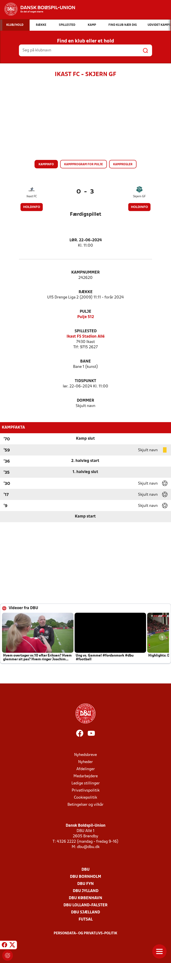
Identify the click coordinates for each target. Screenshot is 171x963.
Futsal (86, 919)
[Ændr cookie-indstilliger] (7, 955)
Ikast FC (31, 196)
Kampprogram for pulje (83, 164)
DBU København (85, 898)
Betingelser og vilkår (85, 805)
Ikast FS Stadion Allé (86, 336)
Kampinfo (46, 164)
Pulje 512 (85, 317)
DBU (85, 870)
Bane (85, 361)
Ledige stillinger (85, 783)
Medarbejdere (85, 776)
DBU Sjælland (85, 912)
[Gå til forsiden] (37, 9)
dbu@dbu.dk (88, 847)
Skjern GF (139, 196)
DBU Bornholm (85, 877)
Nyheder (85, 762)
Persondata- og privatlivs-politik (85, 933)
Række (86, 292)
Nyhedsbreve (85, 755)
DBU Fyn (85, 884)
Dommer (85, 401)
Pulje (85, 312)
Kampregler (122, 164)
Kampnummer (85, 272)
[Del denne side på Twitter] (12, 945)
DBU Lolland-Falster (85, 905)
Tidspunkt (85, 381)
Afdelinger (85, 769)
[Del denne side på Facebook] (4, 945)
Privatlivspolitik (86, 790)
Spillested (86, 331)
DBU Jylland (85, 891)
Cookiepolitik (85, 798)
